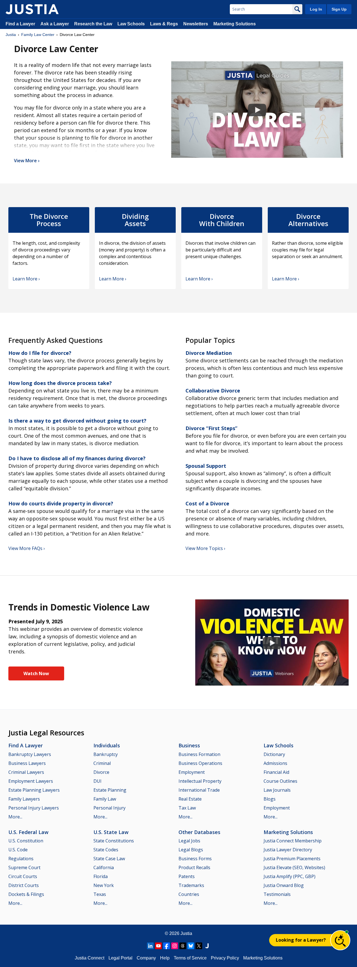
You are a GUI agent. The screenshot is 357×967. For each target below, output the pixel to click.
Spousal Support (205, 465)
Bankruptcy (105, 754)
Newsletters (195, 23)
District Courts (23, 885)
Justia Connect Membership (293, 841)
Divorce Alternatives (308, 220)
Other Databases (199, 832)
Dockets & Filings (26, 894)
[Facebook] (166, 945)
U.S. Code (18, 850)
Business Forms (195, 858)
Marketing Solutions (234, 23)
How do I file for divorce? (39, 353)
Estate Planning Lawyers (34, 790)
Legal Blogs (190, 850)
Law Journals (277, 790)
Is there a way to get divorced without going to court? (77, 420)
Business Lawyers (27, 763)
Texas (99, 894)
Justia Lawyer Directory (288, 850)
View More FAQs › (26, 548)
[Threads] (182, 945)
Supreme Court (24, 867)
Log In (316, 9)
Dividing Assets (135, 220)
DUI (97, 781)
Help (165, 958)
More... (15, 817)
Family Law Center (37, 34)
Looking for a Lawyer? (301, 940)
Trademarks (191, 885)
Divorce (101, 772)
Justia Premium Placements (292, 858)
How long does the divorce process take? (60, 383)
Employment (191, 772)
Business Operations (200, 763)
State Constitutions (113, 841)
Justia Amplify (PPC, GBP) (289, 876)
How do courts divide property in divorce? (60, 503)
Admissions (275, 763)
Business (189, 745)
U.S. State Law (111, 832)
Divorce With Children (221, 220)
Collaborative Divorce (212, 390)
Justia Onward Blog (284, 885)
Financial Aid (276, 772)
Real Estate (190, 799)
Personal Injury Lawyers (33, 808)
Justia (11, 34)
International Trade (199, 790)
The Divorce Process (49, 220)
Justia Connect (89, 958)
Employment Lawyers (30, 781)
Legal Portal (120, 958)
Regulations (20, 858)
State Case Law (109, 858)
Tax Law (187, 808)
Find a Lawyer (20, 23)
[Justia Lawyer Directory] (207, 945)
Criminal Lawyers (26, 772)
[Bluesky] (190, 945)
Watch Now (36, 673)
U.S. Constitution (25, 841)
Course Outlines (280, 781)
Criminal (102, 763)
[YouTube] (158, 945)
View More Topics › (205, 548)
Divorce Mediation (208, 353)
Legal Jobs (189, 841)
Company (146, 958)
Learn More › (26, 279)
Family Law (104, 799)
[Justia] (32, 9)
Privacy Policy (225, 958)
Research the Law (93, 23)
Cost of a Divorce (207, 503)
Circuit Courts (22, 876)
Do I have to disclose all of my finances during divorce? (77, 458)
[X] (199, 945)
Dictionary (274, 754)
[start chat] (340, 940)
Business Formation (199, 754)
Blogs (270, 799)
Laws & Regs (164, 23)
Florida (100, 876)
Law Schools (131, 23)
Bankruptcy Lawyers (29, 754)
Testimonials (277, 894)
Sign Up (339, 9)
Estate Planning (109, 790)
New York (103, 885)
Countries (188, 894)
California (103, 867)
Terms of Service (190, 958)
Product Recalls (194, 867)
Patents (186, 876)
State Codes (105, 850)
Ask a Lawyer (55, 23)
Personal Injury (109, 808)
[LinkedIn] (150, 945)
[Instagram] (174, 945)
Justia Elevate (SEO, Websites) (294, 867)
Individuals (106, 745)
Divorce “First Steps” (211, 428)
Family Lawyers (24, 799)
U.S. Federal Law (28, 832)
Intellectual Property (199, 781)
